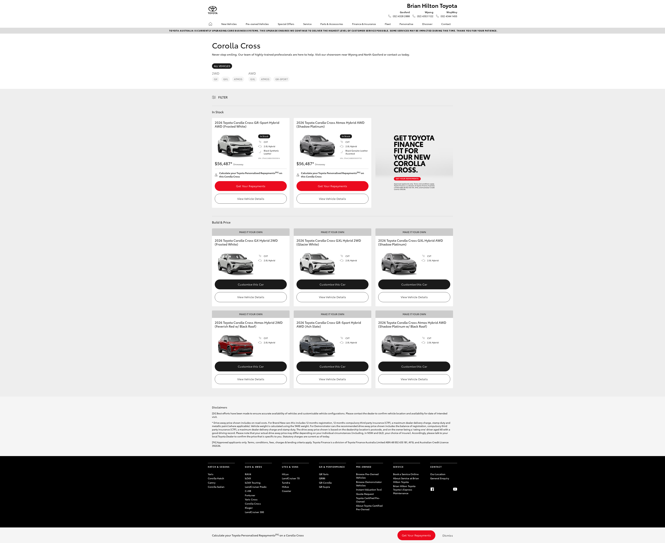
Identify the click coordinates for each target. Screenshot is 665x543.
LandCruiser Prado (256, 486)
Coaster (286, 491)
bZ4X (248, 478)
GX (215, 79)
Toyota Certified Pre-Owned (368, 499)
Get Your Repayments (250, 186)
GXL (225, 79)
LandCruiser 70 (291, 478)
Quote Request (365, 494)
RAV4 (248, 474)
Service (307, 24)
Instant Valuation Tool (369, 489)
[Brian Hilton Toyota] (213, 10)
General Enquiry (439, 478)
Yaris (210, 474)
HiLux (285, 474)
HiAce (285, 486)
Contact (446, 24)
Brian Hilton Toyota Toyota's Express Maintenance (404, 489)
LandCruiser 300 (254, 512)
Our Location (438, 474)
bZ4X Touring (253, 482)
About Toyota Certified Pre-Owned (369, 507)
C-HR (248, 491)
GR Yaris (324, 474)
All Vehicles (222, 66)
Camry (211, 482)
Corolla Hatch (216, 478)
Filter (223, 97)
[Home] (210, 24)
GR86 (322, 478)
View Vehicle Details (250, 199)
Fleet (388, 24)
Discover (427, 24)
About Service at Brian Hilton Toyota (406, 480)
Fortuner (250, 495)
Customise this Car (251, 284)
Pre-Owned (363, 466)
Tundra (286, 482)
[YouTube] (455, 489)
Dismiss (447, 535)
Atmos (238, 79)
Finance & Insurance (364, 24)
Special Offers (286, 24)
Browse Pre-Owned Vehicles (367, 475)
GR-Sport (281, 79)
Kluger (249, 507)
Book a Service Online (406, 474)
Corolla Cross (253, 503)
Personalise (406, 24)
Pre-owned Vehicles (257, 24)
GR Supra (324, 486)
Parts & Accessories (331, 24)
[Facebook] (432, 489)
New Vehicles (229, 24)
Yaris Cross (251, 499)
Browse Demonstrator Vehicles (369, 483)
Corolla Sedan (216, 486)
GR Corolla (325, 482)
